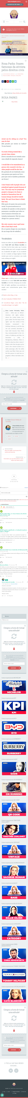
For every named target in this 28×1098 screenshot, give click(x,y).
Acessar (26, 487)
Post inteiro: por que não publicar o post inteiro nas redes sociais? (13, 459)
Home (4, 1091)
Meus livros (24, 1091)
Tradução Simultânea (16, 1091)
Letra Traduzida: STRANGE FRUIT (12, 299)
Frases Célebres (6, 75)
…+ (8, 358)
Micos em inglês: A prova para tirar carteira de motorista (13, 450)
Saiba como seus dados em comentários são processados (14, 500)
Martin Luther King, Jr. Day (10, 295)
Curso (9, 1091)
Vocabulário (18, 75)
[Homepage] (14, 14)
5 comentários (20, 73)
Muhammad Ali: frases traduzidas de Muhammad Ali (13, 549)
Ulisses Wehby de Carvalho (19, 93)
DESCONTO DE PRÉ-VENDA (14, 4)
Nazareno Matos (14, 584)
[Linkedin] (16, 1070)
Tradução (13, 75)
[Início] (14, 1084)
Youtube (16, 436)
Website (9, 436)
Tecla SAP (6, 1088)
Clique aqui (5, 278)
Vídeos (15, 1093)
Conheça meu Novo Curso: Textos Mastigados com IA (15, 29)
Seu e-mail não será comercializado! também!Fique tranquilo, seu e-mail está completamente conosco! (15, 400)
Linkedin (9, 439)
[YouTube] (11, 1070)
